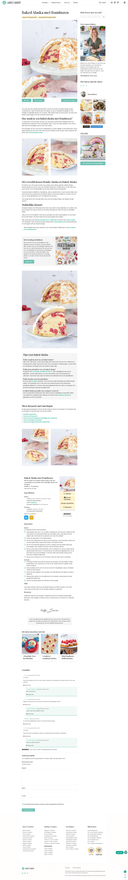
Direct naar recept (68, 100)
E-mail (24, 796)
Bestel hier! (29, 261)
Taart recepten (26, 847)
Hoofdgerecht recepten (50, 836)
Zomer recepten (48, 850)
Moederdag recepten (71, 839)
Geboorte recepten (71, 830)
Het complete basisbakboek (94, 843)
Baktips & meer (56, 2)
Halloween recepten (71, 843)
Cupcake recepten (27, 838)
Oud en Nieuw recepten (72, 849)
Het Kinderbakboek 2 (93, 839)
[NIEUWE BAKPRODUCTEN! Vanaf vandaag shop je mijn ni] (99, 118)
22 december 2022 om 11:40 (34, 675)
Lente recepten (48, 848)
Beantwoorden (28, 685)
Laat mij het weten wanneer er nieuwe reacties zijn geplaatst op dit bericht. (44, 804)
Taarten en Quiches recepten (52, 843)
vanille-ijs (33, 502)
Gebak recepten (27, 841)
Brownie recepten (27, 832)
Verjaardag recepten (71, 832)
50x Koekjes (90, 841)
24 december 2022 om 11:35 (42, 689)
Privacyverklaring (77, 867)
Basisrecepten (26, 830)
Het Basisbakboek (92, 830)
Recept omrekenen (67, 503)
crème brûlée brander (35, 132)
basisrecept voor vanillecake (47, 220)
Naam (24, 788)
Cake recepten (26, 834)
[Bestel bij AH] (26, 517)
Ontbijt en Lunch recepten (51, 839)
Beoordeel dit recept (27, 762)
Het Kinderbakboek (92, 836)
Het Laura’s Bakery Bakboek (95, 832)
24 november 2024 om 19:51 (34, 728)
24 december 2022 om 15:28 (42, 708)
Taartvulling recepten (28, 851)
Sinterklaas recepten (71, 845)
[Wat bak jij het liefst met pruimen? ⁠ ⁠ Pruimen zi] (86, 118)
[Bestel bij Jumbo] (31, 517)
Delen (27, 100)
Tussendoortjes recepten (29, 849)
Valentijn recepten (70, 834)
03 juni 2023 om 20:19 (34, 718)
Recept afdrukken (67, 498)
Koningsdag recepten (71, 838)
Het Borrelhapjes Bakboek (94, 834)
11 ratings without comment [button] (48, 749)
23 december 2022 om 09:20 (34, 699)
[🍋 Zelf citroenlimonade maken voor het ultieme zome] (86, 105)
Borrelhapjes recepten (50, 832)
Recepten (45, 2)
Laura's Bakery (11, 2)
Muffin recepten (27, 845)
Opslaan (68, 493)
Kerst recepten (70, 847)
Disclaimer (67, 867)
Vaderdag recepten (71, 841)
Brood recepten (48, 834)
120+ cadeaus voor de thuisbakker (93, 163)
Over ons (67, 2)
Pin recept (39, 100)
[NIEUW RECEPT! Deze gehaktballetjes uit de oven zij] (99, 105)
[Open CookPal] (125, 852)
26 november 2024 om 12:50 (42, 740)
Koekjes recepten (27, 843)
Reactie (24, 768)
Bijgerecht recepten (49, 830)
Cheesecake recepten (28, 836)
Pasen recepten (70, 836)
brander (34, 381)
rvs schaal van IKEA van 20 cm (42, 371)
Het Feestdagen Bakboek (94, 838)
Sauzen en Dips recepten (51, 841)
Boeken (75, 2)
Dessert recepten (27, 839)
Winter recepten (48, 854)
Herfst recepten (48, 852)
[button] (64, 513)
